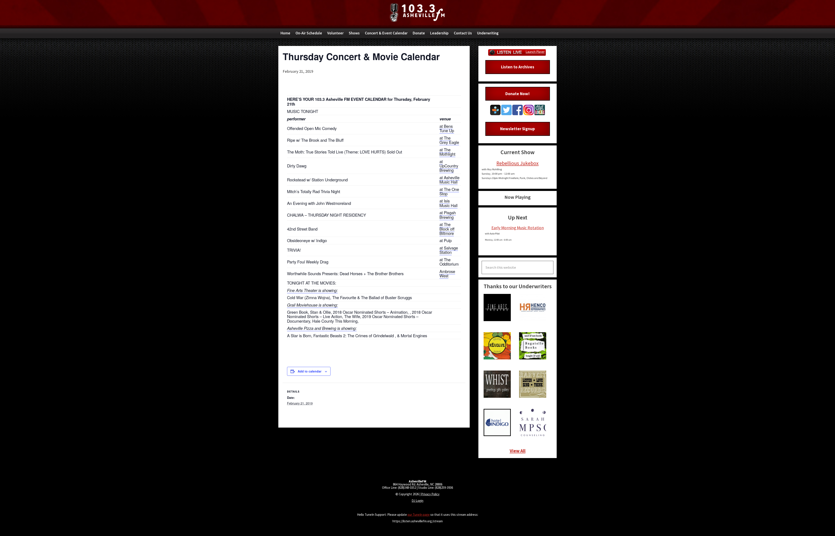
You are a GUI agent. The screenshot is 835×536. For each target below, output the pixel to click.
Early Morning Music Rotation (517, 227)
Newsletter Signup (517, 128)
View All (518, 451)
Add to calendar (309, 371)
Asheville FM (417, 12)
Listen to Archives (517, 66)
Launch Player (535, 52)
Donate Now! (517, 93)
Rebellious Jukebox (517, 163)
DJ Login (417, 501)
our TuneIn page (418, 514)
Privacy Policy (430, 494)
